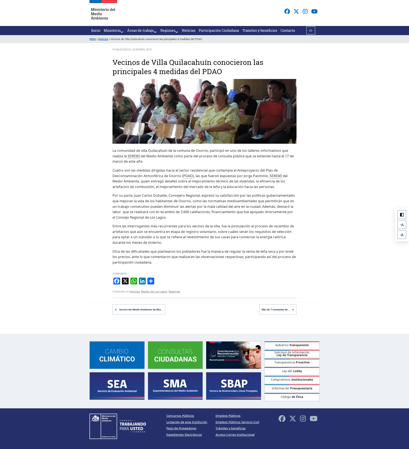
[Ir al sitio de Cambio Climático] (117, 355)
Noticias (135, 291)
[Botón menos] (401, 224)
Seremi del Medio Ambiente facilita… (139, 309)
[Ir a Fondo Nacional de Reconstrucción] (233, 355)
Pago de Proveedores (181, 428)
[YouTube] (314, 11)
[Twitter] (296, 11)
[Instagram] (305, 11)
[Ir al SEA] (117, 386)
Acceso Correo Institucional (235, 435)
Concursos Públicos (180, 416)
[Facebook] (287, 11)
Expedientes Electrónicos (184, 435)
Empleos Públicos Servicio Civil (237, 422)
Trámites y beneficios (231, 428)
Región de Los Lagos (154, 291)
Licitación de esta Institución (186, 422)
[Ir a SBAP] (233, 386)
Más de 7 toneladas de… (278, 309)
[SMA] (175, 386)
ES (310, 30)
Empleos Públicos (228, 416)
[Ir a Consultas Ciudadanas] (175, 355)
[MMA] (103, 13)
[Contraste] (401, 214)
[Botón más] (401, 234)
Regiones (174, 291)
